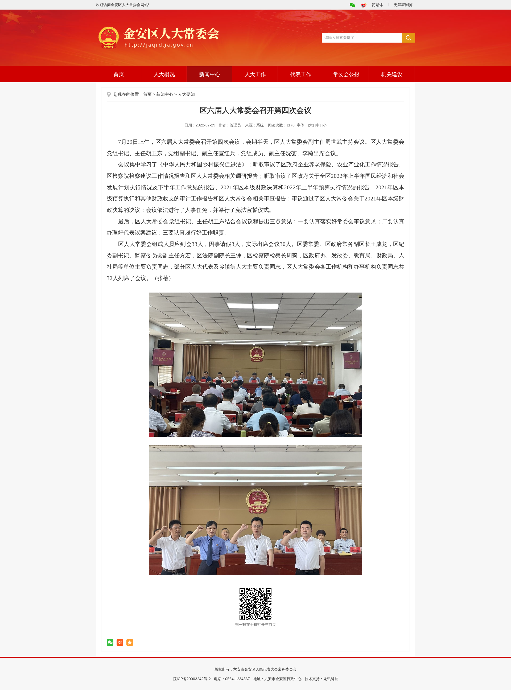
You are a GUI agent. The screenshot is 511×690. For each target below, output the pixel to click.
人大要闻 (186, 94)
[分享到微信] (110, 642)
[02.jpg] (255, 510)
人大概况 (164, 74)
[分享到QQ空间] (129, 642)
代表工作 (300, 74)
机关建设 (391, 74)
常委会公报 (346, 74)
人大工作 (255, 74)
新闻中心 (209, 74)
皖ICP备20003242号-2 (192, 679)
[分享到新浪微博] (120, 642)
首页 (118, 74)
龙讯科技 (330, 679)
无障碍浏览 (403, 5)
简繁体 (377, 5)
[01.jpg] (255, 365)
